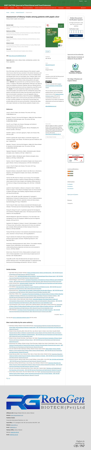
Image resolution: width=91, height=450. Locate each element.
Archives (12, 7)
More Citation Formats (51, 137)
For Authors (70, 186)
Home (7, 12)
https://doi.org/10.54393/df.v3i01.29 (17, 55)
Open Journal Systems (73, 194)
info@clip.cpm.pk (14, 434)
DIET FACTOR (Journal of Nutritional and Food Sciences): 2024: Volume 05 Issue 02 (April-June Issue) (37, 281)
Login (85, 1)
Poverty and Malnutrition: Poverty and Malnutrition (39, 272)
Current (6, 7)
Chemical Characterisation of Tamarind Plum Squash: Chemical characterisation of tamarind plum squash (34, 345)
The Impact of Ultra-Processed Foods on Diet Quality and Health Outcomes (35, 309)
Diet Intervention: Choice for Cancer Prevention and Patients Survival (32, 286)
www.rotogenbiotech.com (17, 415)
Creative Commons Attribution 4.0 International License (54, 85)
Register (81, 1)
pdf (48, 51)
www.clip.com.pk (15, 432)
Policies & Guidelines (28, 7)
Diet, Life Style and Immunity (56, 359)
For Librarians (70, 188)
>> (9, 378)
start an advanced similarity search (21, 317)
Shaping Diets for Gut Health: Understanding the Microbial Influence (35, 290)
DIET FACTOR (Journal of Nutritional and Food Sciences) (27, 5)
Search (84, 7)
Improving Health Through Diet (27, 283)
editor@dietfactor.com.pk (51, 106)
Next (61, 314)
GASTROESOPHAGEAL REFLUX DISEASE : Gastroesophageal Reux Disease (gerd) (37, 276)
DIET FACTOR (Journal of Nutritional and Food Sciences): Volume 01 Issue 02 (28, 361)
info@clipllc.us (13, 427)
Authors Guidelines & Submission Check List (45, 7)
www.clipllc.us (14, 425)
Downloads (61, 7)
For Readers (70, 184)
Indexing (68, 7)
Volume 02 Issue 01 (20, 12)
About (18, 7)
